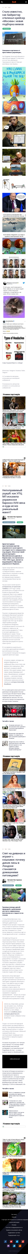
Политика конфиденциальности (14, 1227)
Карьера (14, 1217)
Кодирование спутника (14, 1232)
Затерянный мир (8, 885)
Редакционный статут (14, 1235)
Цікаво (20, 522)
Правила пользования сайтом (14, 1230)
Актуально (6, 28)
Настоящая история (9, 522)
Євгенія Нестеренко (14, 517)
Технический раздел (14, 1222)
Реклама (14, 1225)
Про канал (14, 1214)
